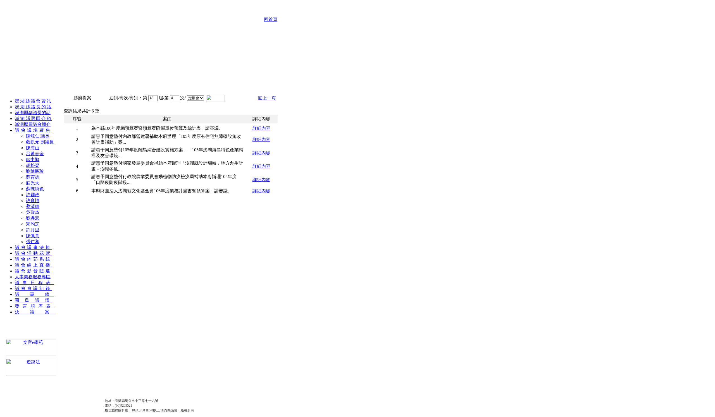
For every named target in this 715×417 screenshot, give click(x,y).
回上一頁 (267, 98)
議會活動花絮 (33, 253)
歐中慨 (32, 159)
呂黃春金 (35, 153)
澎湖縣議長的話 (33, 106)
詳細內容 (261, 128)
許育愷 (32, 200)
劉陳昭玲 (35, 171)
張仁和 (32, 241)
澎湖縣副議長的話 (33, 112)
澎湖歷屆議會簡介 (33, 124)
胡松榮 (32, 165)
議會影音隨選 (33, 271)
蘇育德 (32, 177)
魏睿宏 (32, 218)
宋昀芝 (32, 224)
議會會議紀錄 (33, 288)
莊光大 (32, 183)
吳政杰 (32, 212)
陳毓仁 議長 (37, 136)
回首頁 (270, 19)
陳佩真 (32, 235)
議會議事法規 (33, 247)
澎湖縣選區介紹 (33, 118)
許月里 (32, 229)
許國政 (32, 194)
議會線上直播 (33, 265)
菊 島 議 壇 (33, 300)
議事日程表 (34, 282)
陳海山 (32, 147)
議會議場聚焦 (33, 130)
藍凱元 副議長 (40, 142)
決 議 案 (34, 312)
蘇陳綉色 (35, 188)
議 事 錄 (34, 294)
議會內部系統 (33, 259)
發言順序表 (34, 306)
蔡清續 (32, 206)
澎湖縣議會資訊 (33, 101)
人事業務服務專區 (33, 276)
